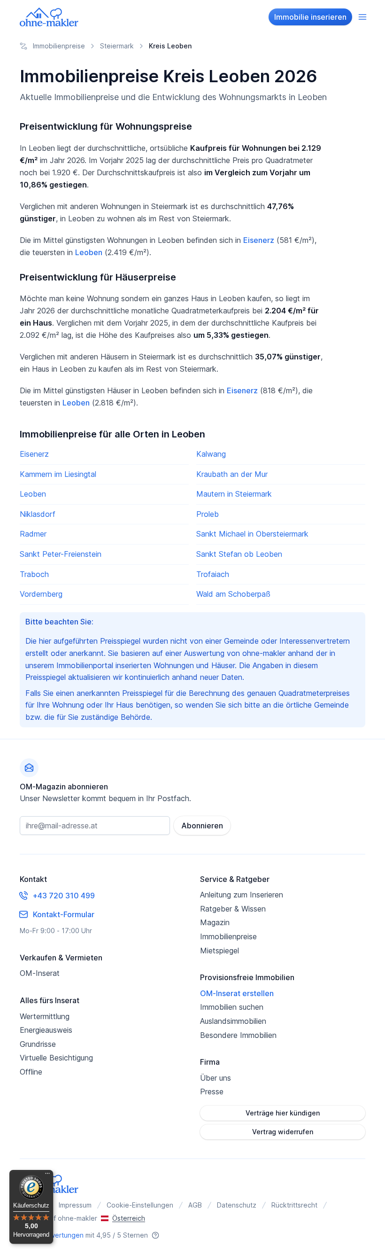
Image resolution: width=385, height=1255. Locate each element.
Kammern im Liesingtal (58, 474)
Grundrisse (38, 1044)
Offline (31, 1071)
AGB (195, 1205)
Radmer (33, 533)
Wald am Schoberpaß (233, 594)
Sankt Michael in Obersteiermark (252, 533)
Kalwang (211, 454)
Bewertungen (62, 1235)
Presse (211, 1091)
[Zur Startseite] (49, 17)
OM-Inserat (40, 973)
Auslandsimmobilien (233, 1021)
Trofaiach (212, 574)
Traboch (34, 574)
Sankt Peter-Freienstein (60, 554)
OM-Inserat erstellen (237, 993)
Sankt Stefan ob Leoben (239, 554)
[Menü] (47, 1175)
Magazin (215, 922)
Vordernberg (41, 594)
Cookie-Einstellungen (140, 1205)
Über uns (215, 1078)
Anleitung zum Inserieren (241, 894)
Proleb (207, 514)
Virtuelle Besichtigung (56, 1057)
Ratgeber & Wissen (233, 908)
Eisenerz (258, 240)
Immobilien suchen (231, 1007)
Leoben (88, 252)
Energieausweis (46, 1030)
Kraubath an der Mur (232, 474)
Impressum (75, 1205)
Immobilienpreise (228, 936)
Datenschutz (236, 1205)
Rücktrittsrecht (294, 1205)
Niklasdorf (37, 514)
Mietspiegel (219, 950)
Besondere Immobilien (238, 1035)
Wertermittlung (44, 1016)
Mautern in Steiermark (234, 494)
